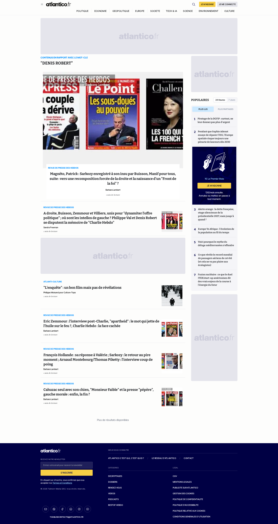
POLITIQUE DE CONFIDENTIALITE (188, 499)
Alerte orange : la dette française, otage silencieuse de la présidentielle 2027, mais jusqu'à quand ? (216, 214)
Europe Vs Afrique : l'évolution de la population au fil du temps (216, 231)
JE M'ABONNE (207, 4)
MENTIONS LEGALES (182, 482)
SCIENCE (188, 11)
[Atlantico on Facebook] (62, 509)
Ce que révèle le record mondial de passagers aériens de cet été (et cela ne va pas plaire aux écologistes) (215, 259)
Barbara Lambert (113, 190)
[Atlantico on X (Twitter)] (54, 509)
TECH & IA (171, 11)
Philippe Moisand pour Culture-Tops (59, 292)
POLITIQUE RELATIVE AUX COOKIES (189, 511)
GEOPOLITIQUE (121, 11)
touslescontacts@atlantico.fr (66, 517)
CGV (175, 476)
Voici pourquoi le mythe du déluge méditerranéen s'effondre (216, 243)
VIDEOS (111, 493)
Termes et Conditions (62, 483)
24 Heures (220, 100)
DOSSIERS (112, 482)
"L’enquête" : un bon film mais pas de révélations (82, 288)
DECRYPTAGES (115, 476)
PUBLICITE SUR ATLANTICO (185, 487)
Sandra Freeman (50, 227)
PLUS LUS (203, 109)
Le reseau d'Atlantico (164, 458)
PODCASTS (113, 499)
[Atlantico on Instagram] (79, 509)
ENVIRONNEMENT (208, 11)
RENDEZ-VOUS (115, 487)
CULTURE (229, 11)
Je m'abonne (214, 185)
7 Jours (231, 100)
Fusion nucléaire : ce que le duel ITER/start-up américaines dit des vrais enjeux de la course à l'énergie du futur (215, 279)
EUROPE (139, 11)
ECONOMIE (100, 11)
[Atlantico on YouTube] (87, 509)
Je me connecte (227, 4)
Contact (189, 458)
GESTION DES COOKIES (183, 493)
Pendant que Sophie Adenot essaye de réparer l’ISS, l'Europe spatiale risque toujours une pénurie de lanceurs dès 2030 (215, 136)
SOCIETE (155, 11)
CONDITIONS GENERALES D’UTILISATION (191, 516)
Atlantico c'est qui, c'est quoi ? (126, 458)
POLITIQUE (82, 11)
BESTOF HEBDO (115, 505)
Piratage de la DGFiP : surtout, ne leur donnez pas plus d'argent (215, 120)
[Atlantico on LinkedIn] (70, 509)
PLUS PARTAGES (225, 109)
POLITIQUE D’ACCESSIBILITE (186, 505)
